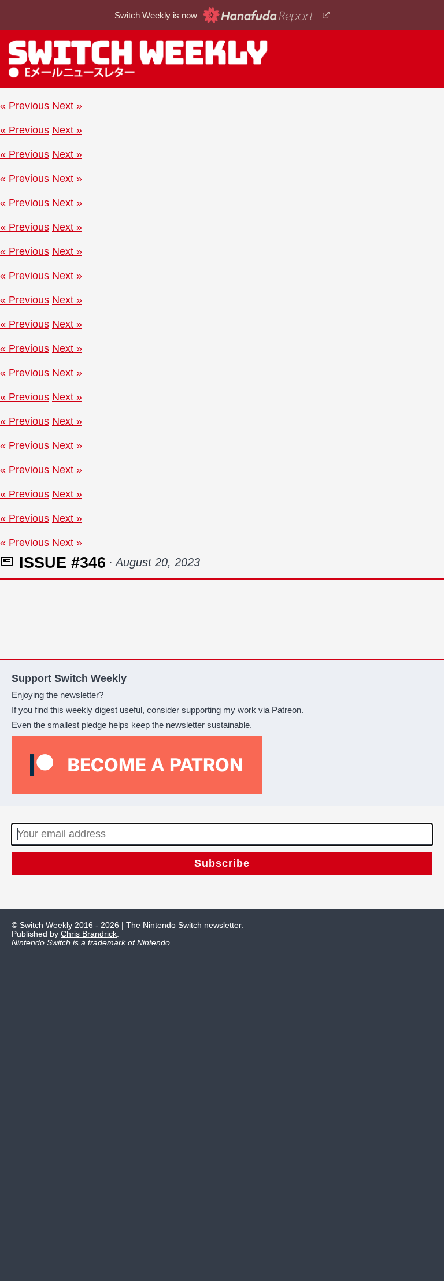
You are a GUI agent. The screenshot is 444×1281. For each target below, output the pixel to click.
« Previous (24, 105)
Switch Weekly (46, 925)
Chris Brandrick (89, 934)
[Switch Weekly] (222, 59)
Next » (67, 105)
